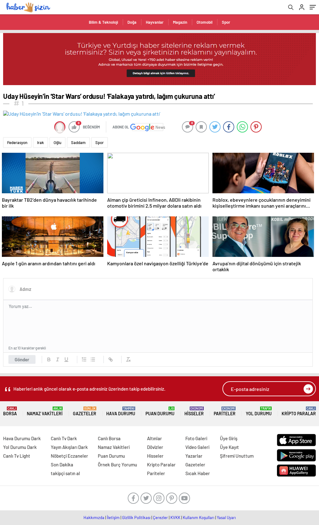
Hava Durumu (120, 411)
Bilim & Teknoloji (103, 22)
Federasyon (17, 142)
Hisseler (194, 411)
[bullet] (92, 359)
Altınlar (154, 438)
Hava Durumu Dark (22, 438)
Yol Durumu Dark (20, 447)
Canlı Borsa (109, 438)
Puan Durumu (159, 411)
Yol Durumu (259, 411)
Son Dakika (62, 464)
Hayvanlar (155, 22)
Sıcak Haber (197, 473)
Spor (226, 22)
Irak (40, 142)
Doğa (131, 22)
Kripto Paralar (299, 411)
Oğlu (57, 142)
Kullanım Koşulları (198, 517)
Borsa (10, 411)
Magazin (180, 22)
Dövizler (155, 447)
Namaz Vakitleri (45, 411)
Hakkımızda (93, 517)
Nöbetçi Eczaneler (69, 456)
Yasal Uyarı (226, 517)
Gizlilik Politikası (136, 517)
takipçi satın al (65, 473)
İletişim (113, 517)
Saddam (78, 142)
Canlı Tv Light (16, 456)
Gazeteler (84, 411)
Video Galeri (197, 447)
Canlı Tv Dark (64, 438)
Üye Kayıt (229, 447)
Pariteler (225, 411)
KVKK (175, 517)
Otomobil (204, 22)
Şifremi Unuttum (237, 456)
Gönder (22, 359)
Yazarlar (193, 456)
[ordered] (84, 359)
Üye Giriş (228, 438)
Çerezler (160, 517)
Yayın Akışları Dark (69, 447)
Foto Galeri (196, 438)
